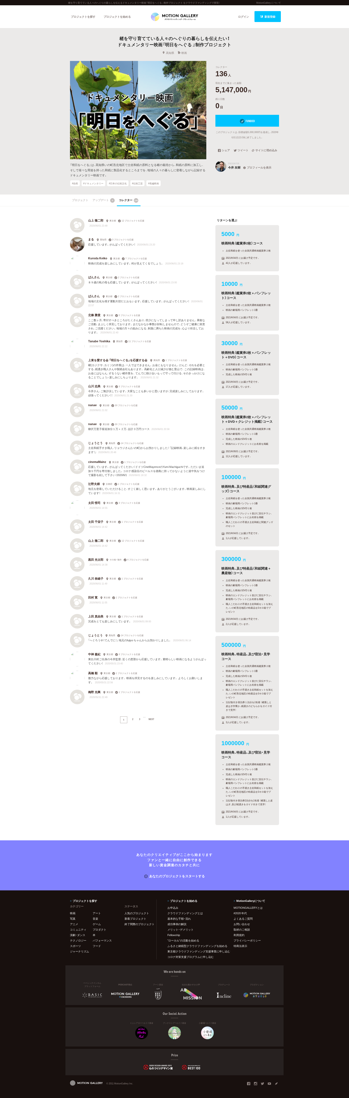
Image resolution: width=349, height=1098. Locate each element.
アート (97, 913)
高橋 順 (93, 673)
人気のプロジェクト (137, 913)
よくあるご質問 (243, 919)
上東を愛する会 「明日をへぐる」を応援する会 (117, 360)
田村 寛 (93, 597)
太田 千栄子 (95, 521)
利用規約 (239, 935)
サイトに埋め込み (266, 150)
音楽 (95, 919)
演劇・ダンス (77, 935)
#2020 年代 (240, 913)
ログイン (243, 17)
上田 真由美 (95, 616)
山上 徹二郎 (95, 220)
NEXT (151, 719)
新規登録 (269, 17)
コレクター (128, 200)
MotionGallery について (268, 2)
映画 (184, 53)
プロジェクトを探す (83, 17)
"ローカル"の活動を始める (183, 940)
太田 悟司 (94, 502)
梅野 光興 (94, 692)
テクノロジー (78, 940)
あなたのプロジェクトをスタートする (177, 875)
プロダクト (99, 929)
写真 (72, 919)
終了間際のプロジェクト (138, 924)
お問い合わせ (242, 924)
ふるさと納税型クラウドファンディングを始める (195, 946)
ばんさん (94, 277)
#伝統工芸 (137, 183)
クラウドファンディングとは (185, 913)
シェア (226, 150)
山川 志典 (94, 386)
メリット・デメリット (180, 929)
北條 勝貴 (94, 315)
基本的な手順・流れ (179, 919)
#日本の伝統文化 (118, 183)
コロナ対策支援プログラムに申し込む (190, 957)
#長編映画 (153, 183)
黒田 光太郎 (95, 559)
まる (91, 239)
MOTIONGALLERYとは (248, 908)
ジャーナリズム (79, 951)
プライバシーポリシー (247, 940)
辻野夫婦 (94, 483)
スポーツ (75, 946)
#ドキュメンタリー (93, 183)
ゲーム (97, 924)
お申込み (172, 908)
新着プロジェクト (135, 919)
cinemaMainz (97, 461)
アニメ (74, 924)
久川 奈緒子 (95, 578)
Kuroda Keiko (97, 258)
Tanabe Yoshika (99, 341)
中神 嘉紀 (94, 654)
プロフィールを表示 (259, 167)
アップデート (103, 200)
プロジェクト (80, 200)
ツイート (243, 150)
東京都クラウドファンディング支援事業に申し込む (195, 951)
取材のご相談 (242, 929)
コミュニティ (78, 929)
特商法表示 (240, 946)
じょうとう (95, 443)
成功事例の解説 (176, 924)
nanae (92, 405)
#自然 (75, 183)
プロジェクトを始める (117, 17)
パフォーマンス (102, 940)
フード (97, 946)
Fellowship (173, 935)
